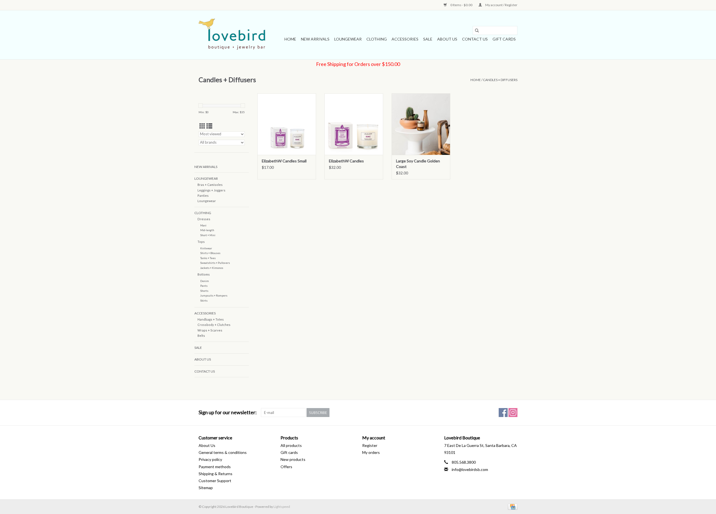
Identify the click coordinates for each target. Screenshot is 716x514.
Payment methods (215, 466)
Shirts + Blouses (210, 253)
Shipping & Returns (215, 473)
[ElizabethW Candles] (353, 124)
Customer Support (215, 480)
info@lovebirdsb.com (470, 469)
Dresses (203, 219)
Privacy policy (210, 459)
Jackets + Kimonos (211, 267)
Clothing (376, 39)
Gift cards (504, 39)
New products (293, 459)
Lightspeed (282, 506)
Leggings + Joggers (211, 190)
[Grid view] (202, 125)
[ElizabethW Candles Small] (286, 124)
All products (291, 445)
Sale (427, 39)
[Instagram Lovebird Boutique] (512, 412)
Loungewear (348, 39)
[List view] (209, 125)
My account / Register (501, 5)
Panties (203, 195)
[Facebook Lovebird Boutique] (503, 412)
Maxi (203, 225)
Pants (204, 285)
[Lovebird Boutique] (233, 35)
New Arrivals (315, 39)
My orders (371, 452)
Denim (204, 281)
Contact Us (475, 39)
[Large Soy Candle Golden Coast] (421, 124)
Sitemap (206, 487)
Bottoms (203, 274)
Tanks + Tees (208, 258)
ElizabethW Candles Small (284, 160)
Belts (201, 335)
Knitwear (206, 248)
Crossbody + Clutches (213, 324)
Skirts (204, 300)
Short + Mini (207, 235)
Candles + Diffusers (500, 80)
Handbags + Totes (210, 319)
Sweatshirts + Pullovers (215, 262)
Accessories (405, 39)
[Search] (477, 30)
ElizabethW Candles (346, 160)
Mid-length (207, 230)
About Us (447, 39)
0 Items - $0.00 (461, 5)
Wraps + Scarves (209, 330)
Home (290, 39)
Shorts (204, 290)
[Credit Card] (511, 506)
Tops (201, 241)
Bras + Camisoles (210, 184)
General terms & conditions (223, 452)
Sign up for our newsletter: (228, 412)
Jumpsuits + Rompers (213, 295)
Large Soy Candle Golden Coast (418, 163)
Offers (286, 466)
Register (369, 445)
